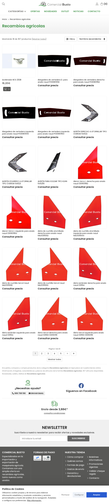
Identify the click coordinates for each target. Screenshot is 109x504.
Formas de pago (75, 465)
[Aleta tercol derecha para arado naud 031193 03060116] (54, 313)
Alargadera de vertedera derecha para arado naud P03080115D (88, 80)
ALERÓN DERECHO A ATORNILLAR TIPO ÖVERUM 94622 (90, 132)
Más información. (34, 500)
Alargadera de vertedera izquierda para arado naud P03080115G (53, 132)
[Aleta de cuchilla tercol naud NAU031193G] (54, 264)
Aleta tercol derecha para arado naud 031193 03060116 (53, 333)
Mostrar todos (39, 39)
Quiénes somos (75, 461)
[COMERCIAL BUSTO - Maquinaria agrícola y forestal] (54, 4)
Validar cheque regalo (97, 472)
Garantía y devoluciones (74, 475)
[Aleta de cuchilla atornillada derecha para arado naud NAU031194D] (54, 212)
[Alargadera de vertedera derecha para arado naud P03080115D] (90, 60)
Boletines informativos (95, 458)
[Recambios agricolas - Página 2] (67, 354)
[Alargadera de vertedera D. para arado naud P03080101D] (54, 60)
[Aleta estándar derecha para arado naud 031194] (90, 264)
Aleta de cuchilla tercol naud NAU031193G (51, 284)
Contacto (94, 478)
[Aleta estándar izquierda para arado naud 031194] (18, 313)
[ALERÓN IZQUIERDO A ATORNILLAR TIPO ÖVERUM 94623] (18, 162)
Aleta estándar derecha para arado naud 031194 (89, 284)
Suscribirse (78, 438)
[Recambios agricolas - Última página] (73, 354)
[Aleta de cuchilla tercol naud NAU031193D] (18, 264)
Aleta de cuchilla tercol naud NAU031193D (15, 284)
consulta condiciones (54, 413)
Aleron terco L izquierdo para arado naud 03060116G (18, 232)
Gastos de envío (75, 469)
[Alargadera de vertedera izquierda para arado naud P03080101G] (18, 112)
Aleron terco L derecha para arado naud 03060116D (89, 182)
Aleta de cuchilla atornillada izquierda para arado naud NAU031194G (86, 233)
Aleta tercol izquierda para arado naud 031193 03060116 (88, 333)
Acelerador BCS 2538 (11, 79)
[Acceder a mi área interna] (97, 4)
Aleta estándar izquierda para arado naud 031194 (18, 333)
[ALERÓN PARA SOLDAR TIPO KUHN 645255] (54, 162)
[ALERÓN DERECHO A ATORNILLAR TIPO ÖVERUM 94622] (90, 112)
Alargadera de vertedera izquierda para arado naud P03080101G (18, 132)
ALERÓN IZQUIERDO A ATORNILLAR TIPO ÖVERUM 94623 (17, 182)
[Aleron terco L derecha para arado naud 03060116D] (90, 162)
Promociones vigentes (96, 465)
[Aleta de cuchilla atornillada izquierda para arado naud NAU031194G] (90, 212)
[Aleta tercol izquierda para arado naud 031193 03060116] (90, 313)
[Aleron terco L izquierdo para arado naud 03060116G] (18, 212)
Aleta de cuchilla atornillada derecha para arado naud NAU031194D (51, 233)
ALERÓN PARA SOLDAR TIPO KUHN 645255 (52, 182)
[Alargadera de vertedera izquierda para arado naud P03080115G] (54, 112)
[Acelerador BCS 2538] (18, 60)
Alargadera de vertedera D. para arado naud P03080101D (53, 80)
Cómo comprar (75, 457)
